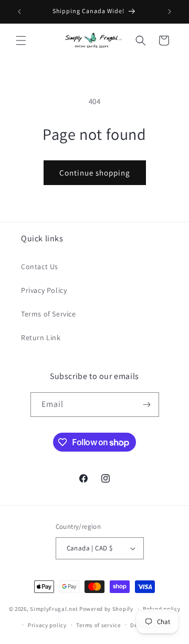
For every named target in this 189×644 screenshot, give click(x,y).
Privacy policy (47, 625)
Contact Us (39, 266)
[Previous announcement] (19, 11)
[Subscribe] (147, 404)
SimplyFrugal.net (54, 608)
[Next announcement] (169, 11)
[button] (21, 40)
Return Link (41, 337)
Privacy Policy (44, 290)
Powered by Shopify (106, 608)
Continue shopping (94, 173)
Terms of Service (48, 314)
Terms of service (98, 625)
